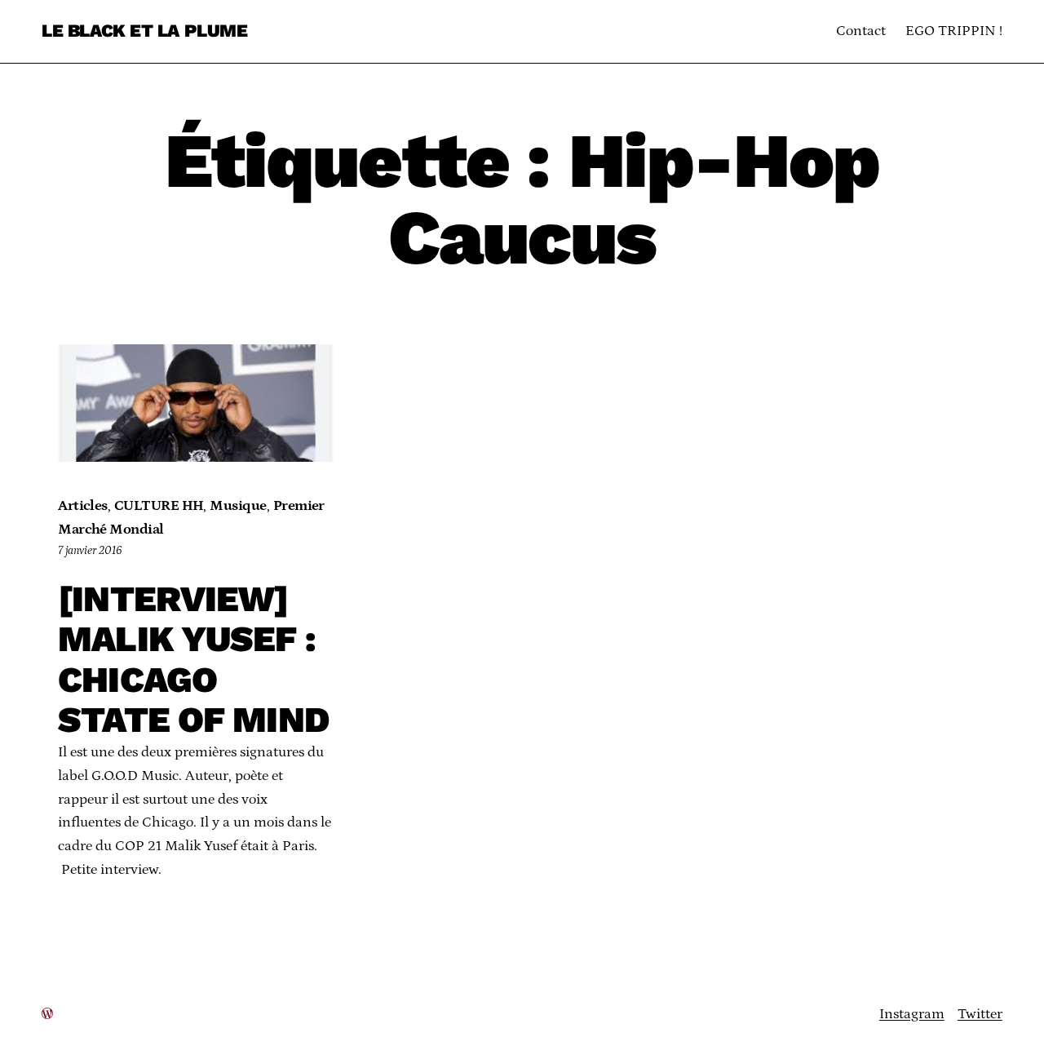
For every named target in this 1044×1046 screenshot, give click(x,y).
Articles (83, 506)
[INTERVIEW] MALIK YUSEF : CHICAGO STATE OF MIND (194, 660)
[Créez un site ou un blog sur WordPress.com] (47, 1014)
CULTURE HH (159, 506)
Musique (238, 506)
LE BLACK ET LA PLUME (144, 30)
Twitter (980, 1014)
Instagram (911, 1014)
